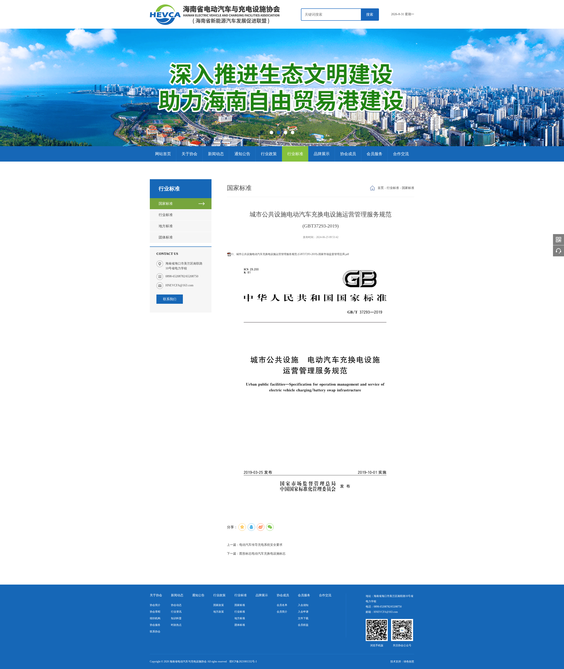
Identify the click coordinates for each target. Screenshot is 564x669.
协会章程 (155, 611)
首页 (381, 188)
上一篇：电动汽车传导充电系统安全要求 (254, 544)
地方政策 (218, 611)
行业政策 (269, 154)
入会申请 (303, 611)
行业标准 (295, 154)
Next (541, 85)
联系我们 (169, 299)
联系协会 (155, 631)
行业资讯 (176, 611)
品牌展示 (322, 154)
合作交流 (401, 154)
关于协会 (189, 154)
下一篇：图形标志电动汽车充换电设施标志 (256, 553)
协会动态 (176, 605)
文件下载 (303, 618)
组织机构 (155, 618)
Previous (22, 85)
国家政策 (218, 605)
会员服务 (374, 154)
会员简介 (282, 611)
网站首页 (163, 154)
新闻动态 (216, 154)
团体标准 (166, 237)
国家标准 (166, 203)
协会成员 (348, 154)
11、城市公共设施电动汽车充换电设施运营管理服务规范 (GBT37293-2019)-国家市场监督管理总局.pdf (290, 254)
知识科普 (176, 618)
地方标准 (166, 226)
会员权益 (303, 624)
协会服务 (155, 624)
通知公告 (242, 154)
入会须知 (303, 605)
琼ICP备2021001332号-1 (243, 661)
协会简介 (155, 605)
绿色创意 (409, 661)
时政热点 (176, 624)
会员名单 (282, 605)
